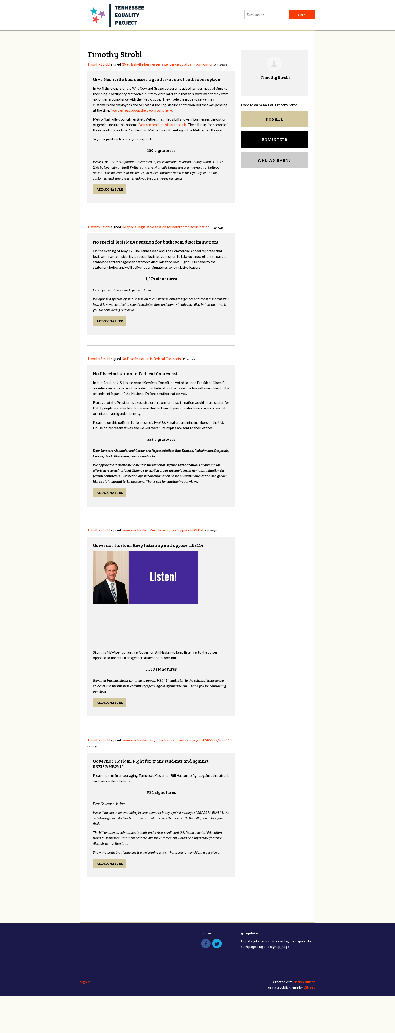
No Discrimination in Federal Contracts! (152, 359)
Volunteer (274, 139)
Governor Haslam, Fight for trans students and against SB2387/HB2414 (177, 740)
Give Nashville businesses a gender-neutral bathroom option (167, 64)
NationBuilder (304, 982)
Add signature (109, 189)
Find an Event (274, 160)
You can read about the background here (141, 110)
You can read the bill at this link (162, 125)
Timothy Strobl (98, 64)
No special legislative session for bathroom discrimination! (166, 227)
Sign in (85, 982)
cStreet (309, 987)
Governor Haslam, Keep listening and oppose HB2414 (162, 530)
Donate (274, 119)
